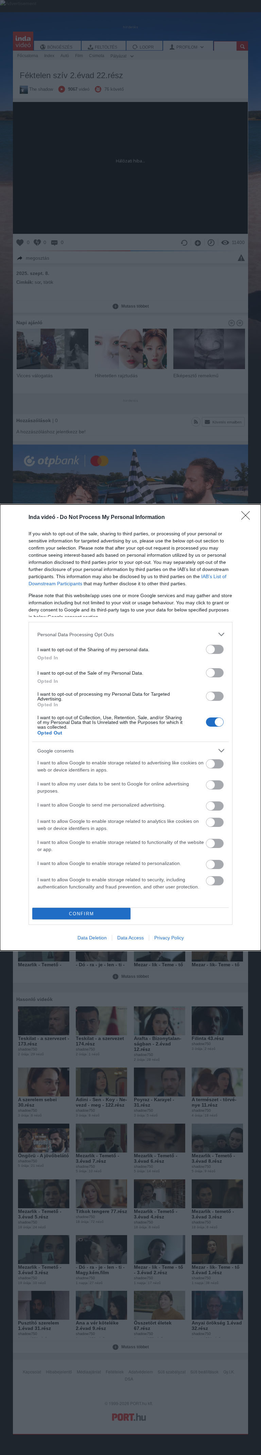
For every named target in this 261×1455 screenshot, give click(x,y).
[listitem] (130, 634)
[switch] (215, 649)
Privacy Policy (169, 937)
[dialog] (130, 727)
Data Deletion (92, 937)
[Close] (247, 517)
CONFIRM (81, 913)
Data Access (130, 937)
